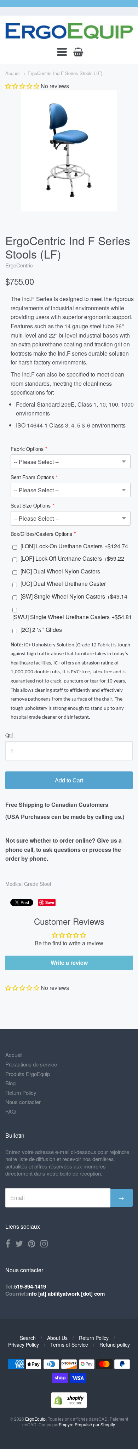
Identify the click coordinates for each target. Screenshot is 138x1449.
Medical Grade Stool (28, 883)
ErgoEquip (35, 1419)
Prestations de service (31, 1064)
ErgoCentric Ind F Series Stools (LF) (65, 73)
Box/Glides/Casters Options (41, 534)
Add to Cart (69, 780)
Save (49, 902)
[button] (22, 86)
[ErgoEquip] (69, 31)
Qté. (10, 736)
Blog (10, 1083)
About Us (57, 1337)
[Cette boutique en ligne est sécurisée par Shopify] (69, 1406)
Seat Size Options (31, 506)
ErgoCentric (19, 265)
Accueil (13, 73)
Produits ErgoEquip (27, 1073)
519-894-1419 (30, 1286)
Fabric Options (27, 449)
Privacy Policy (23, 1344)
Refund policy (114, 1344)
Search (28, 1337)
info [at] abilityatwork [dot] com (66, 1293)
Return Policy (20, 1092)
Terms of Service (69, 1344)
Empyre (66, 1424)
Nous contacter (23, 1101)
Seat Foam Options (32, 478)
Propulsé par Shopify (95, 1424)
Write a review (69, 962)
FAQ (10, 1111)
